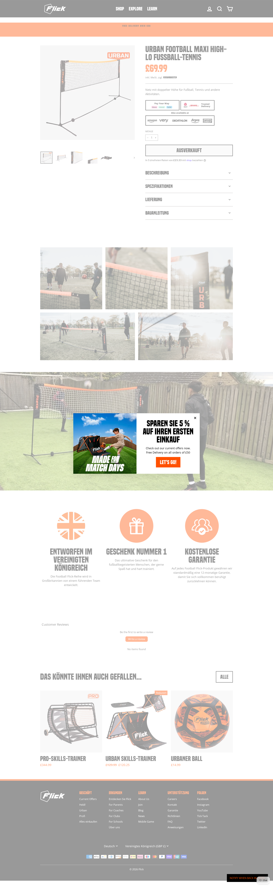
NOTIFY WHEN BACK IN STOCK (247, 878)
